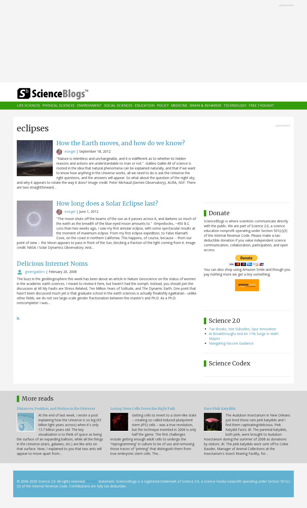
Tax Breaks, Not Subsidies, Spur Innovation (242, 329)
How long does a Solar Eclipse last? (107, 203)
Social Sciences (118, 105)
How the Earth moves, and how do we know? (120, 143)
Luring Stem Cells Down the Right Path (142, 408)
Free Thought (261, 105)
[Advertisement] (153, 41)
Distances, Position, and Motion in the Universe (56, 408)
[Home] (62, 94)
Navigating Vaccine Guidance (231, 343)
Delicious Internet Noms (52, 263)
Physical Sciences (58, 105)
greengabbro (35, 271)
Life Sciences (28, 105)
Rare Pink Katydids (220, 408)
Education (144, 105)
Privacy (91, 481)
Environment (89, 105)
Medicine (179, 105)
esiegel (70, 151)
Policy (163, 105)
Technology (235, 105)
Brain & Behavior (205, 105)
